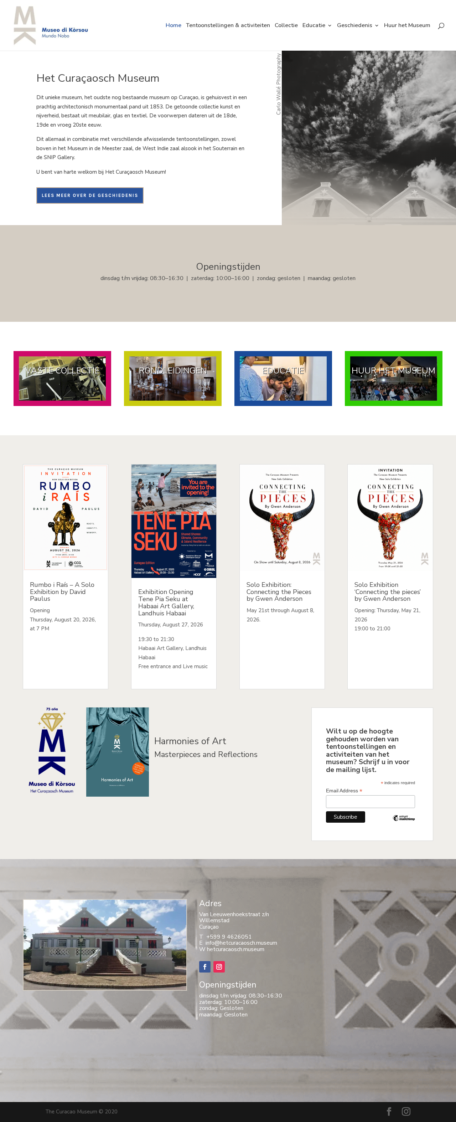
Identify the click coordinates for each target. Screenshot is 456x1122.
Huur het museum (393, 370)
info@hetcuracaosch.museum (240, 943)
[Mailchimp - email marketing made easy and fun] (404, 823)
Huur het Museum (407, 26)
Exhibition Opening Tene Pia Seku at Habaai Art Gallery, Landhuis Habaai (166, 602)
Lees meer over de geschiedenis (90, 195)
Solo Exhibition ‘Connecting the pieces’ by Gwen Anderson (387, 591)
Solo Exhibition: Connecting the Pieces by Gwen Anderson (279, 591)
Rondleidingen (173, 370)
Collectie (286, 26)
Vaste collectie (62, 370)
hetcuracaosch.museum (235, 949)
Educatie (313, 26)
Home (173, 26)
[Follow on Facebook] (205, 967)
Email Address (344, 790)
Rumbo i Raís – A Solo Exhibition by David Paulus (62, 591)
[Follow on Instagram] (219, 967)
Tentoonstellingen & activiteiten (228, 26)
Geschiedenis (354, 26)
